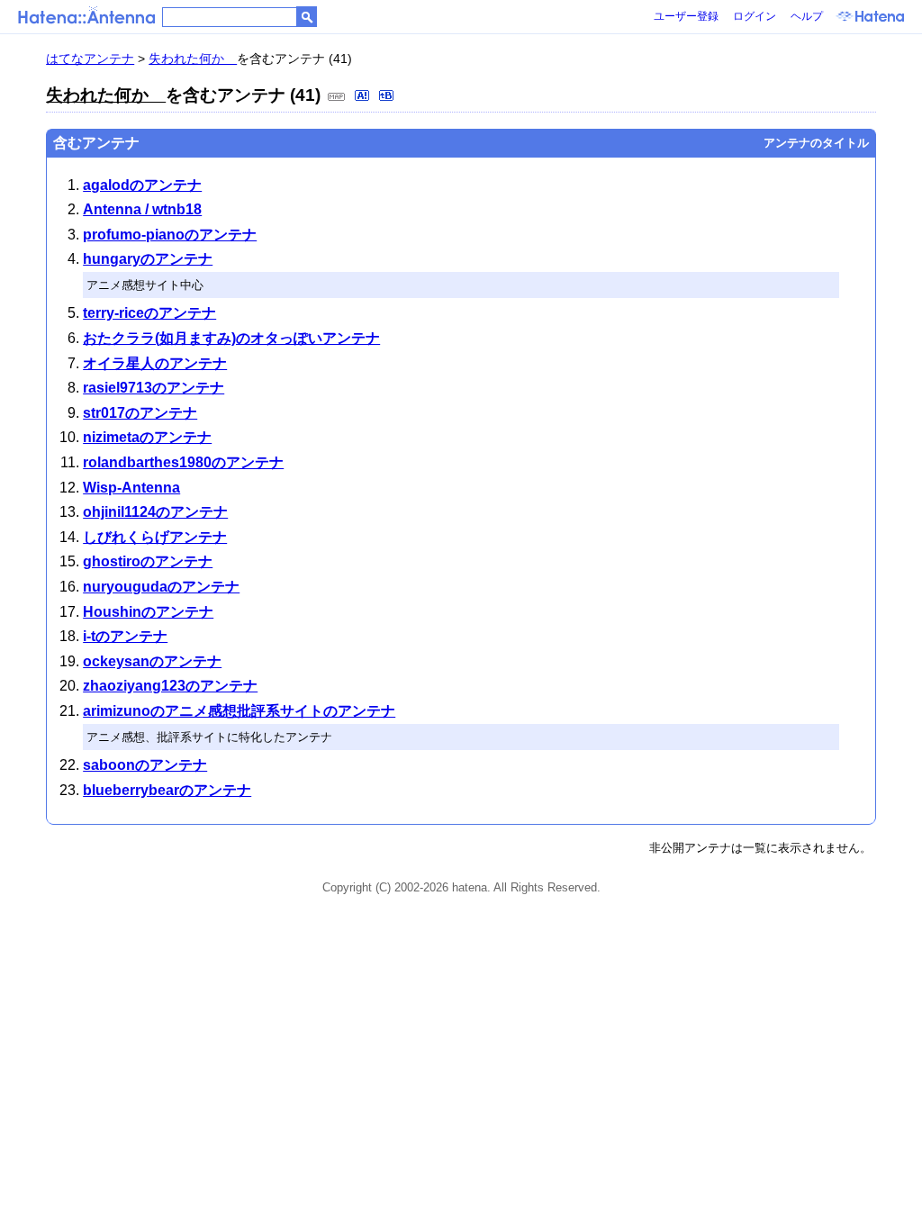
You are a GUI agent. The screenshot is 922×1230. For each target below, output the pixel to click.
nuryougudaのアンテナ (161, 586)
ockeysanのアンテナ (152, 661)
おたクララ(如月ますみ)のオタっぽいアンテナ (231, 338)
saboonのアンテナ (145, 765)
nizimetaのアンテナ (147, 437)
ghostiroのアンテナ (147, 561)
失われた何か (193, 58)
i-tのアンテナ (125, 636)
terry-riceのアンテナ (149, 313)
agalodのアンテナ (142, 185)
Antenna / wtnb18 (142, 209)
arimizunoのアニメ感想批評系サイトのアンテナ (239, 711)
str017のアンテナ (140, 413)
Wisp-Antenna (131, 487)
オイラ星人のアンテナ (155, 363)
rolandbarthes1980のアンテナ (183, 462)
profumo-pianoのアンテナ (170, 234)
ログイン (754, 16)
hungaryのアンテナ (147, 259)
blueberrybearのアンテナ (167, 790)
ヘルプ (807, 16)
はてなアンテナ (90, 58)
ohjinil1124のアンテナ (155, 512)
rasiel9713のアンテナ (153, 387)
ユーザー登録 (686, 16)
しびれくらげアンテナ (155, 537)
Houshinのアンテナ (148, 612)
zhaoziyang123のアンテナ (170, 685)
